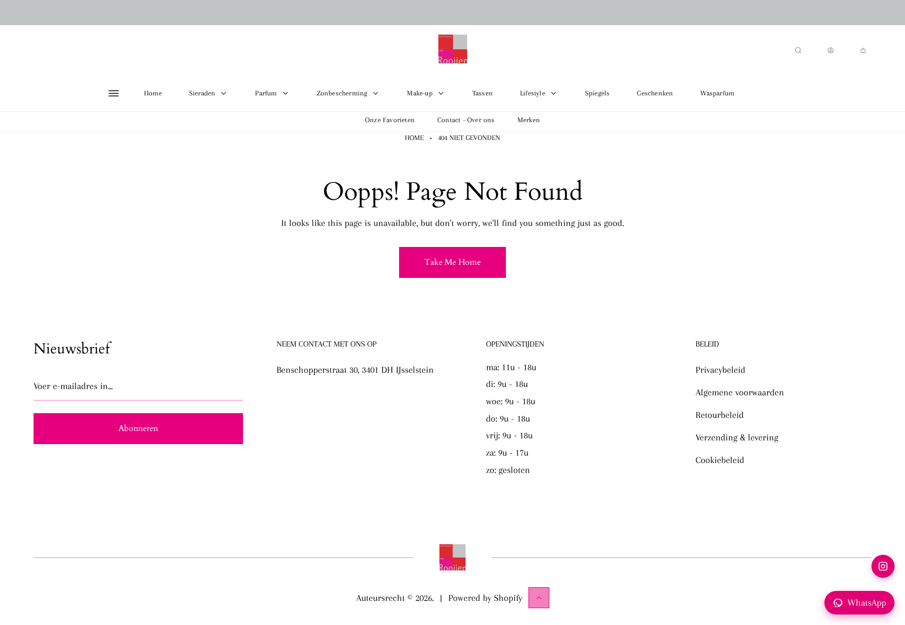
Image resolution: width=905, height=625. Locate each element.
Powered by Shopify (485, 597)
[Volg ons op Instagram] (883, 566)
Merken (528, 120)
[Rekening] (830, 50)
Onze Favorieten (390, 120)
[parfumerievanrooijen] (452, 50)
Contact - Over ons (466, 120)
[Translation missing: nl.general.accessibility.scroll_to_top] (538, 597)
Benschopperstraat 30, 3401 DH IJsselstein (355, 369)
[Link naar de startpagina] (452, 557)
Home (414, 138)
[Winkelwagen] (863, 50)
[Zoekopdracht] (798, 50)
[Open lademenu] (113, 93)
